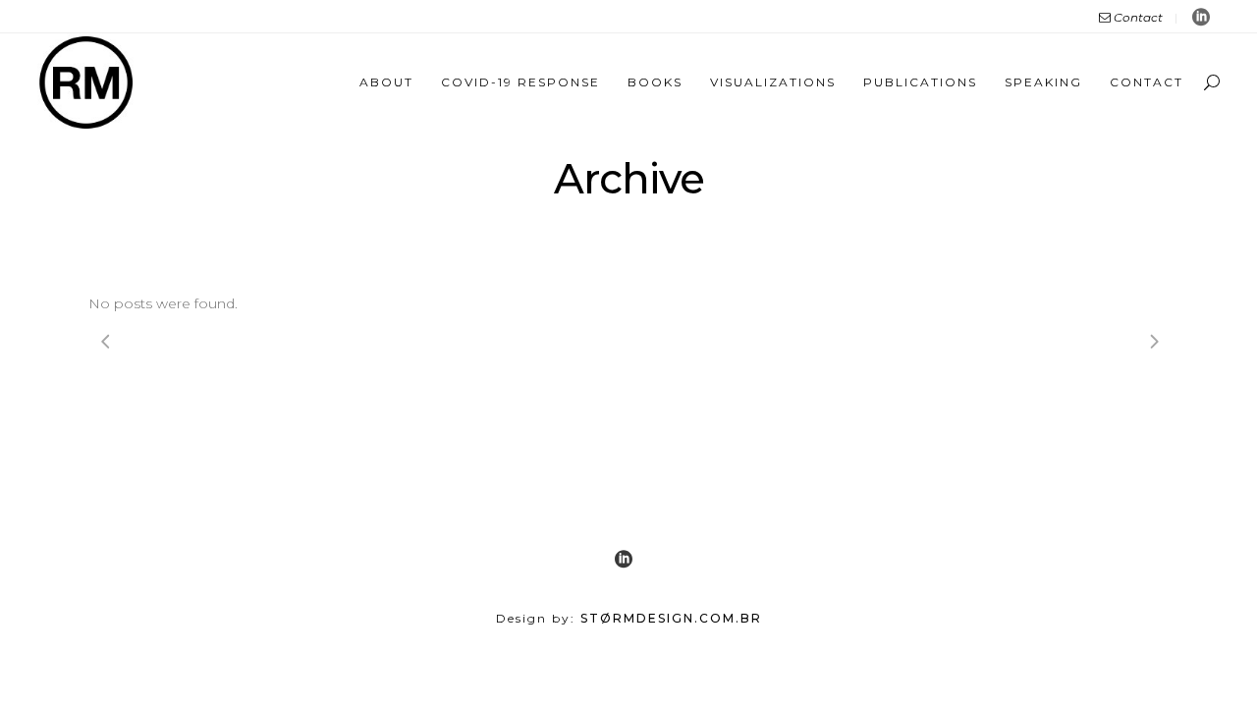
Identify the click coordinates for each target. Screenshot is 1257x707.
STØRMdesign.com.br (671, 618)
